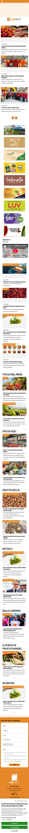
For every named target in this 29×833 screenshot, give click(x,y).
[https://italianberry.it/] (14, 219)
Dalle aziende (7, 614)
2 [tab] (16, 640)
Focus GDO (9, 431)
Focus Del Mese (12, 374)
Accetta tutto (14, 823)
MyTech (7, 548)
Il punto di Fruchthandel (10, 652)
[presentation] (13, 118)
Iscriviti (14, 764)
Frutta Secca (11, 490)
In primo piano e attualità (10, 264)
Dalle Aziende (12, 610)
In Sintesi (8, 683)
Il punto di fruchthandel (12, 646)
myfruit (5, 378)
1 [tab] (14, 640)
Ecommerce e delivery (9, 344)
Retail (3, 27)
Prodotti (5, 289)
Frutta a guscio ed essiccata (10, 494)
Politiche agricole (8, 580)
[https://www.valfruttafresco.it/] (14, 156)
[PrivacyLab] (9, 819)
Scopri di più (5, 241)
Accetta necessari (14, 827)
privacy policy (18, 761)
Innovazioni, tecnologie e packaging (13, 315)
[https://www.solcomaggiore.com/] (14, 143)
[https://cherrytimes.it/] (14, 232)
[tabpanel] (14, 626)
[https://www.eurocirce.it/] (14, 130)
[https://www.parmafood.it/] (14, 168)
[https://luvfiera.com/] (14, 206)
